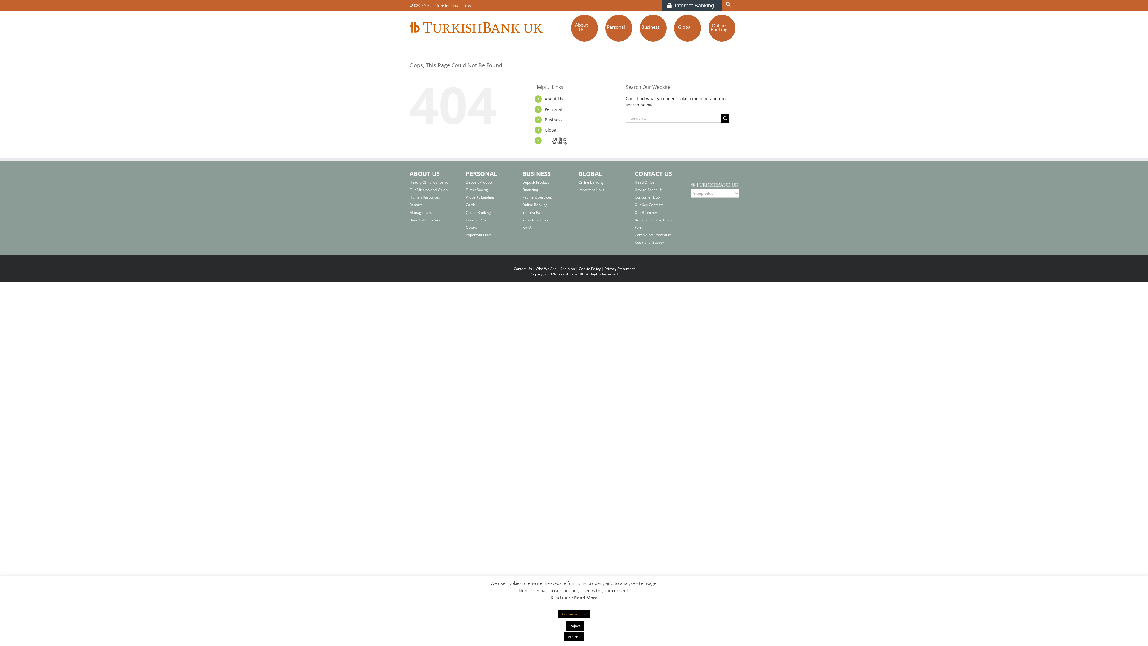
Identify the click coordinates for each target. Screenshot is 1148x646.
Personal (553, 109)
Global (551, 130)
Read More (586, 598)
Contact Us (523, 268)
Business (554, 120)
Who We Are (546, 268)
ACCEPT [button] (574, 636)
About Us (554, 99)
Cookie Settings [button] (574, 614)
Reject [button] (575, 626)
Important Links (457, 5)
